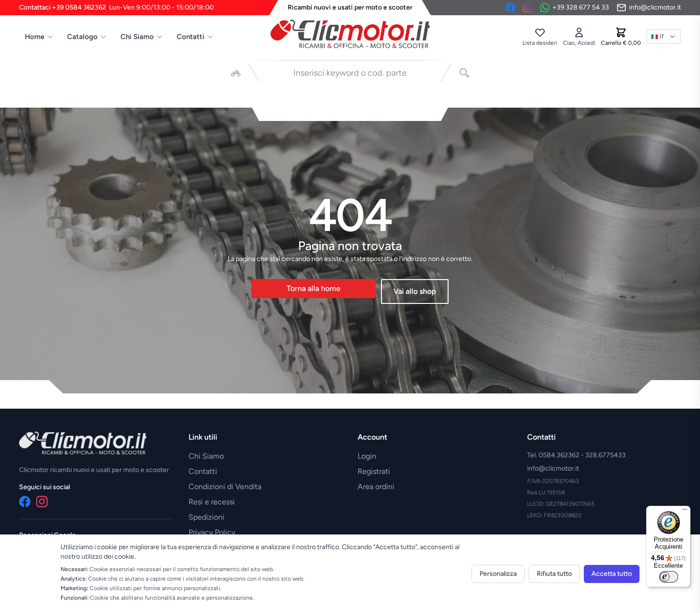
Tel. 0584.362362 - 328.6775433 (576, 455)
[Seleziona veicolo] (235, 73)
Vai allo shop (414, 291)
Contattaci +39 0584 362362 (116, 7)
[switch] (668, 577)
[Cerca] (464, 73)
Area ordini (376, 486)
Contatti (190, 36)
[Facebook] (510, 7)
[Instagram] (527, 7)
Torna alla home (313, 288)
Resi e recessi (212, 501)
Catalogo (82, 36)
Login (367, 456)
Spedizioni (206, 517)
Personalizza (498, 574)
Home (34, 36)
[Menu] (684, 511)
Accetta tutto (611, 574)
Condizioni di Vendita (225, 486)
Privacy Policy (212, 532)
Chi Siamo (137, 36)
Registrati (374, 471)
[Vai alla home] (350, 34)
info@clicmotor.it (553, 468)
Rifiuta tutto (554, 574)
